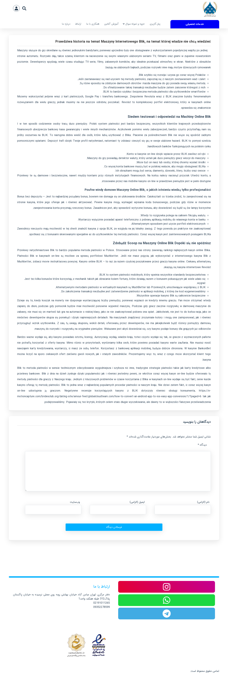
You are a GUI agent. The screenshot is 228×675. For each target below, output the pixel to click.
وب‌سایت (75, 502)
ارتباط (78, 24)
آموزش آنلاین (111, 24)
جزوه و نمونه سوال (135, 24)
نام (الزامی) (203, 502)
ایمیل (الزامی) (137, 502)
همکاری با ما (92, 24)
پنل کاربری (155, 24)
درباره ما (66, 24)
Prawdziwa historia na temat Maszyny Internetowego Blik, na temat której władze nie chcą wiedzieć (133, 41)
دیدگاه (202, 445)
